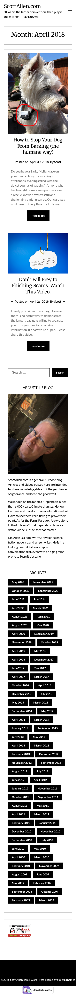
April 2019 (18, 651)
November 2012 (22, 762)
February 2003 (21, 900)
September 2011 (48, 797)
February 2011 (21, 822)
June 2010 (18, 848)
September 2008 (22, 891)
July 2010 (47, 840)
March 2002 (46, 900)
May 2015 (18, 702)
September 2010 (22, 840)
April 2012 (40, 779)
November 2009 (49, 865)
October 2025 (20, 590)
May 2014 (47, 711)
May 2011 (43, 805)
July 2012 (42, 771)
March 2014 (41, 719)
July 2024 (39, 599)
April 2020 (18, 633)
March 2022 (40, 608)
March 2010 (41, 857)
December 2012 (48, 754)
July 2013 (18, 736)
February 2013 (21, 754)
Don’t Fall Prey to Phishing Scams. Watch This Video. (38, 285)
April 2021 (43, 616)
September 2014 (22, 711)
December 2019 (44, 633)
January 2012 (20, 788)
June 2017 (18, 668)
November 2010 (50, 831)
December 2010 (21, 831)
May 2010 (40, 848)
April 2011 (18, 814)
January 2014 (20, 728)
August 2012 (19, 771)
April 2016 (44, 685)
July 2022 (18, 608)
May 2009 (18, 883)
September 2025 (48, 590)
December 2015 (21, 694)
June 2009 (43, 874)
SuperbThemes (66, 979)
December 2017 (44, 659)
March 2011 (41, 814)
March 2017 (41, 676)
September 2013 (48, 728)
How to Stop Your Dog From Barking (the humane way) (38, 146)
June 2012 (18, 779)
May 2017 (40, 668)
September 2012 (51, 762)
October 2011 (20, 797)
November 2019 (22, 642)
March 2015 (40, 702)
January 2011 (47, 822)
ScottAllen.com (22, 6)
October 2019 (49, 642)
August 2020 (19, 625)
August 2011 (19, 805)
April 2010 (18, 857)
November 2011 (47, 788)
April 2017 (18, 676)
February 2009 (42, 883)
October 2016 (20, 685)
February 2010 (21, 865)
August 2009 (19, 874)
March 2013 (41, 745)
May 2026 (18, 582)
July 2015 (46, 694)
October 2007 (49, 891)
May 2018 (40, 651)
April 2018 (18, 659)
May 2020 (43, 625)
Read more (38, 215)
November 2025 (43, 582)
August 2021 (19, 616)
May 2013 (39, 736)
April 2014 (18, 719)
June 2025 (18, 599)
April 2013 (18, 745)
